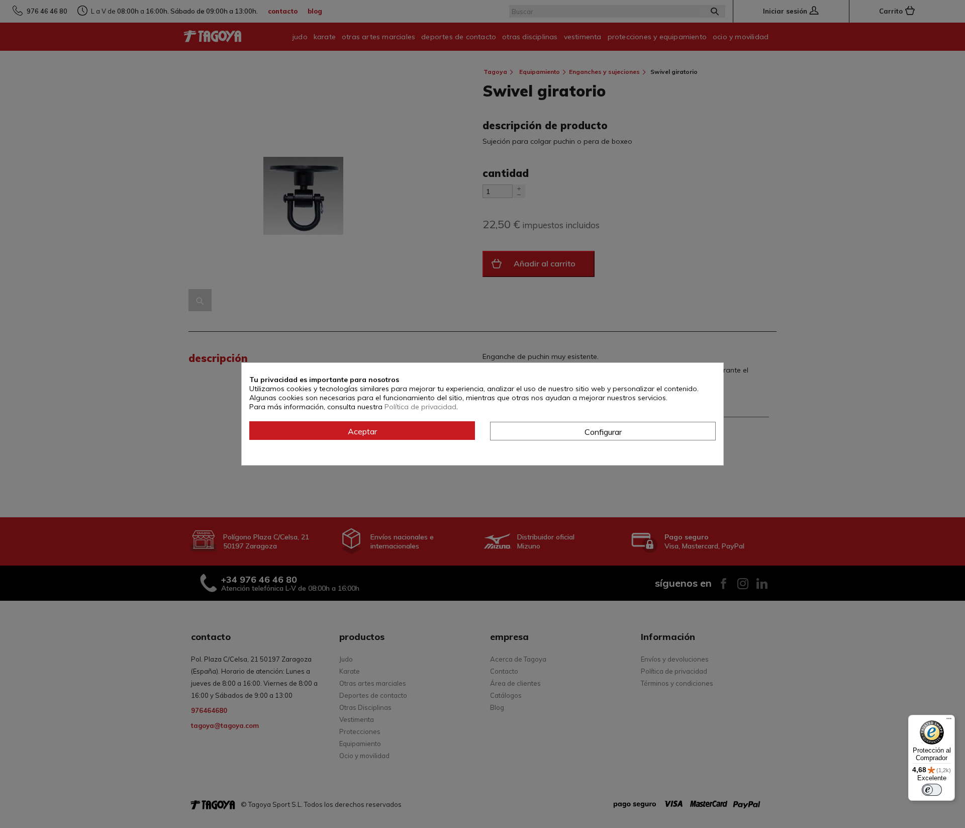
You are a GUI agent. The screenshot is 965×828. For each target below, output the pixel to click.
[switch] (932, 790)
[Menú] (949, 721)
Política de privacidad (420, 406)
